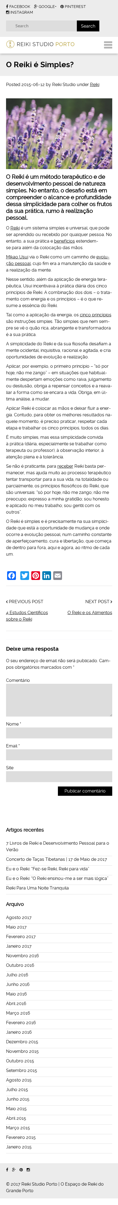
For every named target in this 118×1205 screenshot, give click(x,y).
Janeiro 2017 (19, 946)
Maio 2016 (16, 994)
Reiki (94, 84)
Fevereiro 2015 (21, 1137)
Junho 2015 (17, 1099)
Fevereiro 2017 (21, 936)
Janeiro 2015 (19, 1147)
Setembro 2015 (21, 1070)
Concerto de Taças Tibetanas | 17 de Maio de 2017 (56, 859)
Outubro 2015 (20, 1060)
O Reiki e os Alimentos (90, 612)
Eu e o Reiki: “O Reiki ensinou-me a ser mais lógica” (57, 878)
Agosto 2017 (19, 917)
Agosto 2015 (19, 1080)
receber (65, 466)
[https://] (7, 1170)
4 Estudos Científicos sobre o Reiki (27, 616)
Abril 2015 (16, 1118)
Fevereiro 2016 (21, 1022)
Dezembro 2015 (22, 1041)
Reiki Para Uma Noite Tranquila (37, 888)
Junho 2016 (18, 984)
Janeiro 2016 (19, 1032)
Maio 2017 (16, 927)
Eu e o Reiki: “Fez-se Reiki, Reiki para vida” (47, 868)
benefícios (64, 241)
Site (9, 767)
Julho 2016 (17, 974)
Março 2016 (18, 1013)
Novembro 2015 (22, 1051)
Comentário (18, 680)
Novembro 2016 (22, 955)
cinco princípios (95, 314)
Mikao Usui (17, 257)
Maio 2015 (16, 1108)
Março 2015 (18, 1127)
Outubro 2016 (20, 965)
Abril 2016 (16, 1003)
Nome (13, 724)
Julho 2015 (17, 1089)
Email (13, 746)
